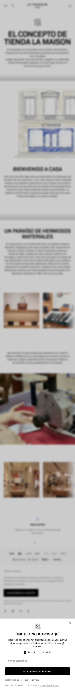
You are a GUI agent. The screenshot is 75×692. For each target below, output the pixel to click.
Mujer (31, 652)
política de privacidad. (49, 685)
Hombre (47, 652)
